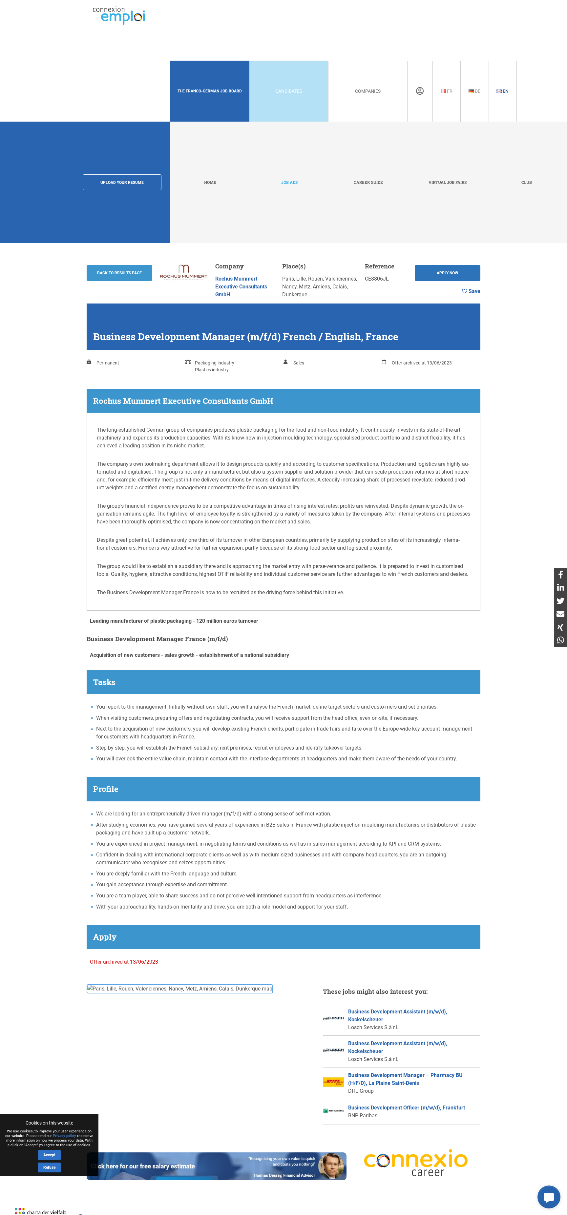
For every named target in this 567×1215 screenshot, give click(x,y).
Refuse (49, 1167)
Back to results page (119, 273)
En (505, 91)
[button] (548, 1197)
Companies (368, 91)
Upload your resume (122, 182)
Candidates (288, 91)
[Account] (420, 91)
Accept (49, 1155)
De (477, 91)
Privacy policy (64, 1136)
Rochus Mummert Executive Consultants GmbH (241, 287)
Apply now (447, 273)
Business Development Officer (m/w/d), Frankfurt (406, 1108)
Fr (449, 91)
